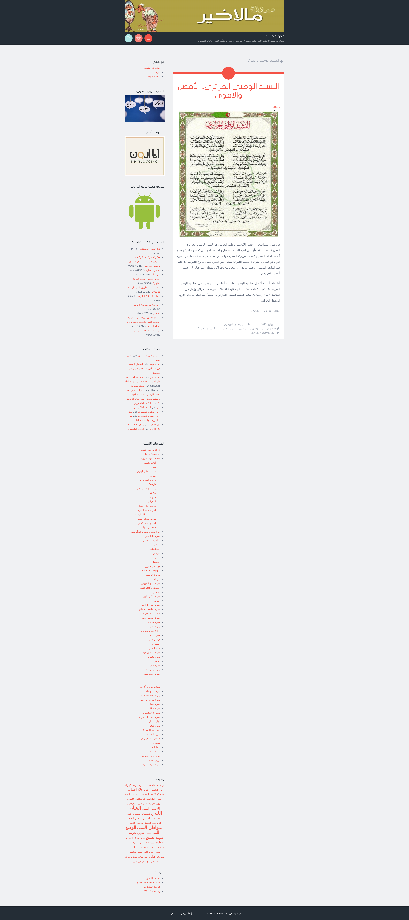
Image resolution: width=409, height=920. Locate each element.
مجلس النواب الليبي (152, 852)
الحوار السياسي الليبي (146, 804)
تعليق (150, 837)
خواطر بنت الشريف (150, 738)
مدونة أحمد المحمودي (149, 717)
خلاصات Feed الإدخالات (148, 882)
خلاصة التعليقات (152, 887)
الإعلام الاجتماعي (137, 794)
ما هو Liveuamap (135, 424)
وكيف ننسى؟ (137, 385)
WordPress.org (152, 891)
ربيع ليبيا (156, 579)
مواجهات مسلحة (138, 856)
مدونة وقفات (153, 656)
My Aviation (154, 76)
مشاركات (160, 857)
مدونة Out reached (150, 695)
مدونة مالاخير (273, 36)
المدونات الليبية (153, 823)
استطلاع (161, 794)
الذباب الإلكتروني (142, 403)
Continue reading (265, 310)
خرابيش (156, 553)
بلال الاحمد (155, 424)
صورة (128, 843)
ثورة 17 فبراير (132, 838)
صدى (153, 467)
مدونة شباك (154, 704)
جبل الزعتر (154, 648)
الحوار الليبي (132, 804)
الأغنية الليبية (150, 794)
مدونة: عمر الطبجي (150, 605)
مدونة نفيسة (154, 626)
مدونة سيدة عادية (151, 764)
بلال (158, 403)
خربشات (156, 72)
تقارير (142, 838)
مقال (151, 856)
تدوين (140, 832)
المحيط (156, 561)
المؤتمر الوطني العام (139, 818)
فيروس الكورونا (153, 847)
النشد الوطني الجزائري (264, 328)
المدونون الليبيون (136, 823)
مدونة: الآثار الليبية (151, 596)
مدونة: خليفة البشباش (149, 609)
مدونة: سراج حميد (147, 518)
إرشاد (147, 789)
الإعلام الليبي (151, 799)
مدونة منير (155, 665)
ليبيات (129, 847)
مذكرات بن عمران (151, 755)
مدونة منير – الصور (150, 669)
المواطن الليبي (150, 827)
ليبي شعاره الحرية (147, 510)
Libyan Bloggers (151, 454)
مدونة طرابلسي (152, 536)
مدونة (153, 497)
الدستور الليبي (151, 808)
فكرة (162, 847)
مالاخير (152, 493)
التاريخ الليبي (140, 799)
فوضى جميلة (153, 639)
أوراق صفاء (154, 760)
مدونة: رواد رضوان (147, 505)
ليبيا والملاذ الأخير (147, 523)
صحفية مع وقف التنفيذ (149, 613)
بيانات (147, 833)
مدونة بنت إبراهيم (151, 652)
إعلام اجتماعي (135, 789)
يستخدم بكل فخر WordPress (224, 913)
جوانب (157, 544)
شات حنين (155, 377)
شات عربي (154, 364)
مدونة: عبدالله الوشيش (144, 514)
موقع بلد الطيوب (152, 68)
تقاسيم (156, 592)
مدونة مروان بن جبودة (149, 699)
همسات (156, 743)
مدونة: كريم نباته (148, 480)
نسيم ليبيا (155, 557)
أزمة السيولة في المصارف (151, 785)
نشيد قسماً (203, 328)
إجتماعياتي (154, 549)
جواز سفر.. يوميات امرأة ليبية (145, 531)
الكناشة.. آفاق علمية (150, 587)
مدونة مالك (154, 708)
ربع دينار (156, 274)
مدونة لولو (155, 725)
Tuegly (152, 484)
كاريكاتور (142, 847)
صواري (152, 475)
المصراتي (155, 643)
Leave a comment (263, 333)
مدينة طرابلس (135, 852)
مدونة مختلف (153, 622)
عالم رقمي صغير (151, 540)
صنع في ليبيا (149, 527)
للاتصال (156, 313)
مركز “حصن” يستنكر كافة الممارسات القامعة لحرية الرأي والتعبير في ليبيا (144, 261)
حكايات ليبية (156, 842)
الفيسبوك (146, 814)
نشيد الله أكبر (218, 328)
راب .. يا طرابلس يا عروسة (146, 304)
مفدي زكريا (232, 328)
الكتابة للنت (155, 819)
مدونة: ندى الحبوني (150, 583)
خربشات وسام (153, 691)
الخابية (157, 600)
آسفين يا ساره (153, 270)
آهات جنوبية (150, 462)
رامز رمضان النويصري (235, 324)
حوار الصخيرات (137, 843)
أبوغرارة (152, 501)
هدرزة (134, 861)
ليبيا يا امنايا (154, 747)
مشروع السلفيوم (151, 712)
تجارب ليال (154, 721)
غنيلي (130, 411)
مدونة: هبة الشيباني (146, 488)
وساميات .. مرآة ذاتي (149, 686)
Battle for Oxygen (151, 570)
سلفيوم (156, 661)
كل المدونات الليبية (150, 449)
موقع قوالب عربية (177, 913)
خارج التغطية (153, 734)
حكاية (146, 842)
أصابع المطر (154, 751)
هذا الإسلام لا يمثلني (150, 248)
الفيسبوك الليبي (134, 814)
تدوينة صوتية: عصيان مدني (147, 330)
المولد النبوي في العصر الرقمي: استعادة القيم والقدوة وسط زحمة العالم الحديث (143, 322)
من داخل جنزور (152, 566)
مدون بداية (155, 635)
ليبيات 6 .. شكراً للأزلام (148, 296)
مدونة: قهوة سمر (151, 674)
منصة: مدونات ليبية (150, 458)
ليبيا (136, 847)
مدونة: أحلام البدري (146, 471)
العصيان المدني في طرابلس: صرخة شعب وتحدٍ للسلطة (144, 368)
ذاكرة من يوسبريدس (150, 630)
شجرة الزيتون (153, 574)
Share (276, 106)
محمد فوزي (245, 328)
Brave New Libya (151, 730)
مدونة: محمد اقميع (151, 618)
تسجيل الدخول (153, 878)
